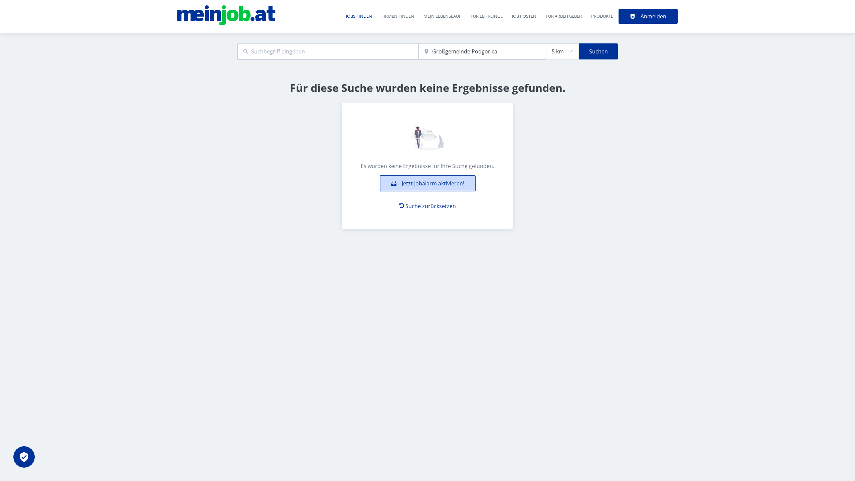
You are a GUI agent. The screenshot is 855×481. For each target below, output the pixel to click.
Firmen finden (397, 16)
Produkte (602, 16)
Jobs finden (359, 16)
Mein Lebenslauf (442, 16)
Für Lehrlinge (487, 16)
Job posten (524, 16)
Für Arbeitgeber (564, 16)
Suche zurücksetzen (430, 206)
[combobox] (327, 51)
